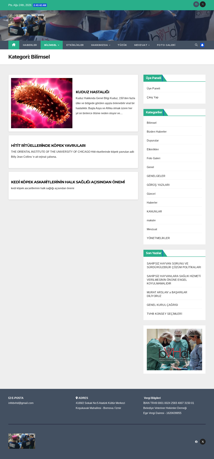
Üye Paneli (153, 88)
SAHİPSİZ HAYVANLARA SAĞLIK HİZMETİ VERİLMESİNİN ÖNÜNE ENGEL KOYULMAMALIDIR (174, 280)
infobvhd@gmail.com (20, 403)
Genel (150, 167)
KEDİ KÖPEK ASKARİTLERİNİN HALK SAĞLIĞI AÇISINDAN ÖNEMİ (68, 182)
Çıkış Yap (152, 97)
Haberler (30, 45)
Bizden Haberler (157, 131)
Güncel (151, 193)
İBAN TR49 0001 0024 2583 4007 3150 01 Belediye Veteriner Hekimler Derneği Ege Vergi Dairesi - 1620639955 (168, 408)
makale (151, 220)
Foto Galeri (166, 45)
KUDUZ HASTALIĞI (92, 92)
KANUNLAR (154, 211)
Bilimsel (51, 45)
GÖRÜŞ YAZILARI (158, 184)
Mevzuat (141, 45)
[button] (196, 45)
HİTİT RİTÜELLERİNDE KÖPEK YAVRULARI (48, 145)
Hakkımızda (100, 45)
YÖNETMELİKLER (158, 238)
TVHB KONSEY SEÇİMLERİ (164, 313)
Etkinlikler (75, 45)
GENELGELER (156, 176)
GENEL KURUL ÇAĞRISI (162, 304)
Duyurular (153, 140)
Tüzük (122, 45)
